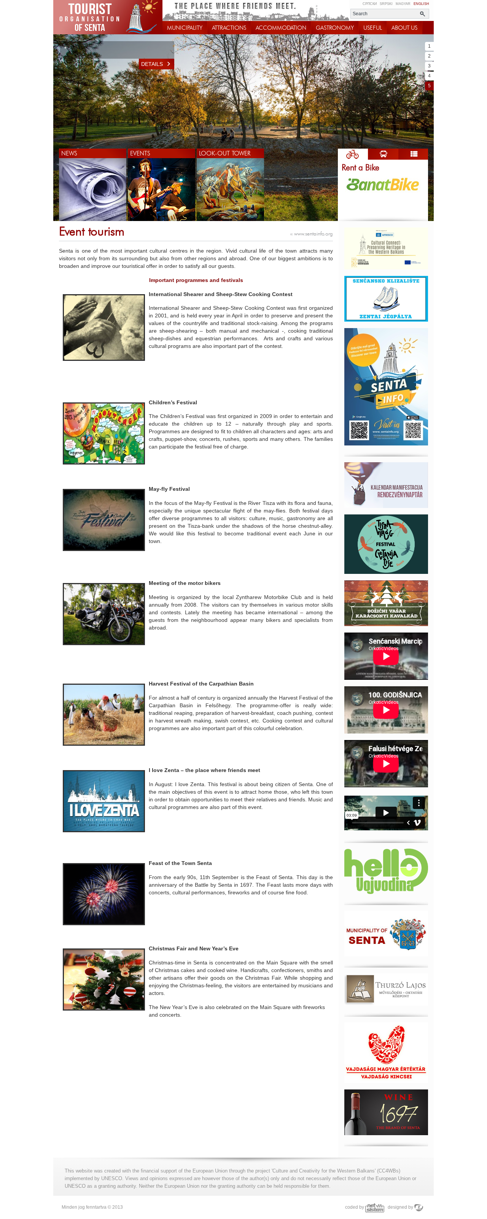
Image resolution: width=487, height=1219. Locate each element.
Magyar (403, 4)
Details (152, 64)
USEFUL (372, 27)
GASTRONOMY (335, 27)
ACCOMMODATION (281, 27)
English (421, 4)
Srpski (386, 4)
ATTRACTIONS (229, 27)
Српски (370, 4)
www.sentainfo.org (311, 234)
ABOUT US (404, 27)
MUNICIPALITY (184, 27)
